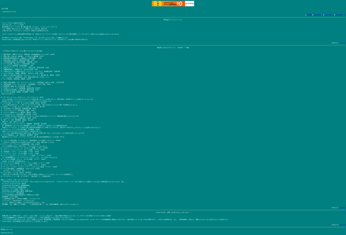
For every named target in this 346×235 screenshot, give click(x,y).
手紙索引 (309, 15)
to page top (342, 43)
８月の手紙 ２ (329, 15)
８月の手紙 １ (318, 15)
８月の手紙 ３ (340, 15)
